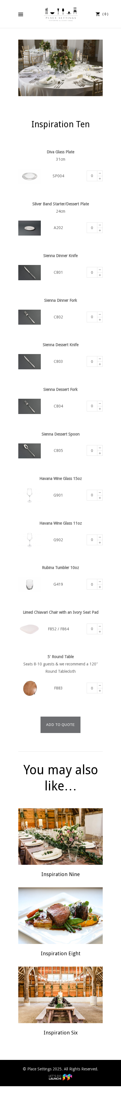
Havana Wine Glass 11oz (60, 523)
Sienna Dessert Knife (61, 344)
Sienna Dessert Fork (60, 389)
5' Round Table (61, 656)
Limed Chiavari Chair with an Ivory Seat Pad (60, 612)
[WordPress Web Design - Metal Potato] (60, 1076)
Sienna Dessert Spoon (61, 434)
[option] (60, 68)
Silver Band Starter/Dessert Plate (60, 204)
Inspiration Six (61, 1033)
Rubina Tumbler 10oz (60, 567)
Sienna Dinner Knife (60, 255)
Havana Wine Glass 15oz (60, 478)
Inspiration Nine (60, 874)
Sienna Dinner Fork (60, 300)
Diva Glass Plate (60, 152)
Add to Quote (60, 725)
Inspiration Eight (60, 953)
